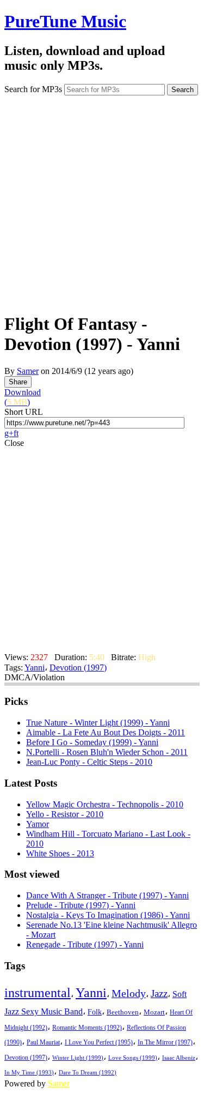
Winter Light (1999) (77, 1057)
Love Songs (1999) (132, 1057)
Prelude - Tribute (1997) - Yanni (80, 905)
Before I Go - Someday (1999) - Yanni (92, 742)
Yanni (34, 667)
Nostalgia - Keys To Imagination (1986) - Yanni (108, 915)
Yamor (37, 824)
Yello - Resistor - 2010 (64, 814)
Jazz (159, 993)
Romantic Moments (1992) (87, 1027)
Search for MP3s (33, 89)
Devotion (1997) (78, 667)
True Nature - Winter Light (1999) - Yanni (98, 722)
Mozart (154, 1012)
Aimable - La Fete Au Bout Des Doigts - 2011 (105, 732)
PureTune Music (65, 21)
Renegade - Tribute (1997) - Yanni (85, 944)
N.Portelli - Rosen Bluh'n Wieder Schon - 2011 (107, 752)
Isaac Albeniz (178, 1057)
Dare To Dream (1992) (87, 1073)
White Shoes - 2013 (60, 853)
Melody (129, 993)
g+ (9, 433)
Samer (28, 371)
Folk (95, 1012)
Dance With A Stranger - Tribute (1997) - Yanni (107, 895)
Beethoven (123, 1012)
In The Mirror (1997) (165, 1042)
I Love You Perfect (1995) (99, 1042)
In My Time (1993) (29, 1073)
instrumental (37, 993)
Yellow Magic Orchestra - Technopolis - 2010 (104, 804)
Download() (22, 397)
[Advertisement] (102, 200)
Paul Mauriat (43, 1042)
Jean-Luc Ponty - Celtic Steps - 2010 (89, 761)
